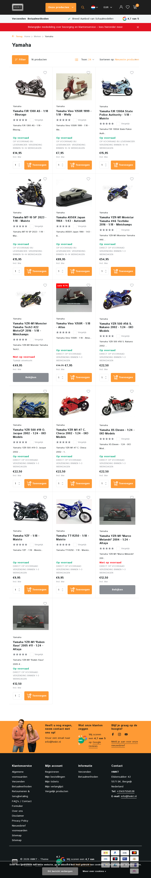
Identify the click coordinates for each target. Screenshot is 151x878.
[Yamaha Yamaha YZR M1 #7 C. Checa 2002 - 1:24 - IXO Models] (74, 406)
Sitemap (17, 835)
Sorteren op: (107, 59)
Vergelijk (39, 120)
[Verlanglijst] (128, 7)
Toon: (84, 59)
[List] (76, 59)
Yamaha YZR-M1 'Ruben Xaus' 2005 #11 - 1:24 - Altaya (29, 645)
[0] (134, 7)
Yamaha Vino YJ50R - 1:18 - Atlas (73, 325)
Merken (37, 36)
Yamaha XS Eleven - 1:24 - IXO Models (117, 432)
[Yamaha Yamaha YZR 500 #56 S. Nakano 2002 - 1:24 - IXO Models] (117, 299)
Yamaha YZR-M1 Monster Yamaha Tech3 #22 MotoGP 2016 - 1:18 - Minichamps (30, 329)
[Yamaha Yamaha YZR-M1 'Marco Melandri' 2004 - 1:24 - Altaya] (117, 512)
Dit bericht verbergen (60, 871)
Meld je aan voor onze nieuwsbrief (124, 743)
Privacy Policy (20, 821)
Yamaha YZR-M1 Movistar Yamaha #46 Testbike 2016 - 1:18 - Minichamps (116, 221)
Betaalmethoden (38, 19)
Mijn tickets (52, 781)
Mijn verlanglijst (54, 786)
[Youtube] (126, 735)
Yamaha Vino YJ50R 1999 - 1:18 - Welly (74, 113)
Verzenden (19, 19)
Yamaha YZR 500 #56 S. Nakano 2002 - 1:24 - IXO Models (116, 327)
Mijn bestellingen (55, 777)
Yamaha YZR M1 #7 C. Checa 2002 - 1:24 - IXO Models (72, 433)
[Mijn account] (121, 7)
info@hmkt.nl (129, 796)
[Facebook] (112, 735)
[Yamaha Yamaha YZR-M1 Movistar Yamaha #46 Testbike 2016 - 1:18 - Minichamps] (117, 193)
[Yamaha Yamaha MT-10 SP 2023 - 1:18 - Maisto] (31, 193)
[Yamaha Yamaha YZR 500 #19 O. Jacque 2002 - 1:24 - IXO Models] (31, 406)
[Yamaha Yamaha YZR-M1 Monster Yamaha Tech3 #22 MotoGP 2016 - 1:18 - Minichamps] (31, 299)
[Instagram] (119, 735)
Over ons (17, 811)
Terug (18, 36)
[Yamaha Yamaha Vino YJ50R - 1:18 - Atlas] (74, 299)
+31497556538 (125, 791)
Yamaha (17, 106)
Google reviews (95, 744)
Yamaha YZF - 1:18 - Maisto (26, 537)
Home (27, 36)
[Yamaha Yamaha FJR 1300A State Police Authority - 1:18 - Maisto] (117, 87)
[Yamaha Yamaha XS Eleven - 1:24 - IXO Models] (117, 406)
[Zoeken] (82, 7)
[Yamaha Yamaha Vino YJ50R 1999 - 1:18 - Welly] (74, 87)
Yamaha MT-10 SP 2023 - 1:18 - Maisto (29, 219)
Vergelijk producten (56, 791)
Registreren (52, 772)
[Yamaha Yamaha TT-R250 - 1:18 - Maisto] (74, 512)
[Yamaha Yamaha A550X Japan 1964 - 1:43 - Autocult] (74, 193)
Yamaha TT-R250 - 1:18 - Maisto (72, 537)
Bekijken (30, 377)
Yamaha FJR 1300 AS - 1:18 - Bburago (30, 113)
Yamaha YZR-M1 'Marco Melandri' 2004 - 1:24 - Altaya (115, 539)
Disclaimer (18, 816)
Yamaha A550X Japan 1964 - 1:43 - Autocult (71, 219)
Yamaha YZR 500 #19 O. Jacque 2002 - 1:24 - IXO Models (29, 433)
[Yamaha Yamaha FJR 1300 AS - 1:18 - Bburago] (31, 87)
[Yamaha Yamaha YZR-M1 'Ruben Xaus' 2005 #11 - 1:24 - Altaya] (31, 618)
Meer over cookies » (94, 871)
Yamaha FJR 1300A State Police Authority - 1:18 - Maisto (116, 115)
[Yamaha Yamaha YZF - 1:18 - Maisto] (31, 512)
